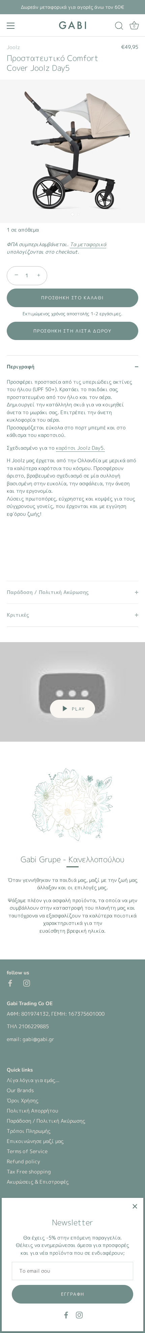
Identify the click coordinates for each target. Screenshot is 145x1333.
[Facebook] (66, 1314)
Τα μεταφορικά (88, 244)
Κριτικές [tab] (18, 614)
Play (77, 709)
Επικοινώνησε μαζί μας (35, 1141)
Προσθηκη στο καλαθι (72, 298)
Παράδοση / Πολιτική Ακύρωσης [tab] (48, 592)
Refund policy (23, 1161)
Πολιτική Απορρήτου (32, 1110)
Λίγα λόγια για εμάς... (33, 1080)
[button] (72, 331)
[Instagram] (79, 1314)
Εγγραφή (72, 1294)
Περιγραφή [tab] (20, 366)
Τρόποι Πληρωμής (29, 1131)
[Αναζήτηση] (119, 26)
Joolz (13, 47)
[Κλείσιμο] (134, 1206)
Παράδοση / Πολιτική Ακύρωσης (46, 1120)
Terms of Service (27, 1151)
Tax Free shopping (29, 1171)
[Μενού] (10, 25)
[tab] (72, 479)
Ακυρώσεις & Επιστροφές (38, 1181)
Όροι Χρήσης (22, 1100)
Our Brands (20, 1090)
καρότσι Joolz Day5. (80, 447)
